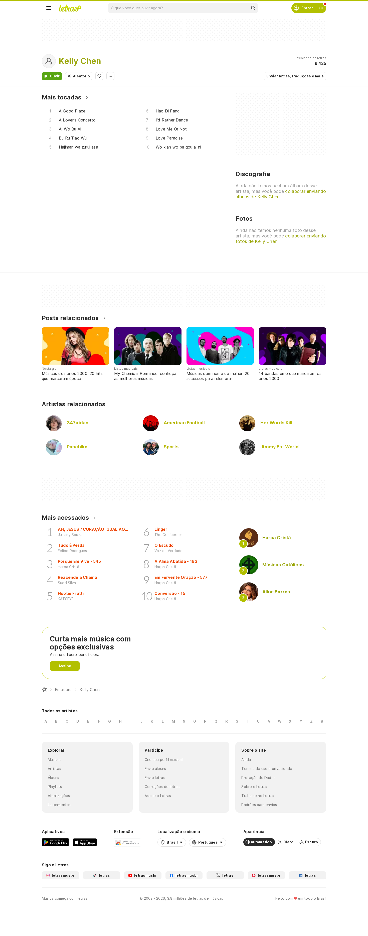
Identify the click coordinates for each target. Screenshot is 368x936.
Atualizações (59, 795)
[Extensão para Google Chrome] (127, 842)
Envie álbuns (155, 768)
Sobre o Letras (254, 786)
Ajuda (246, 759)
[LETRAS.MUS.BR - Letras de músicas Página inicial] (70, 8)
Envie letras (155, 777)
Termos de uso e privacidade (266, 768)
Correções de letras (162, 786)
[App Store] (85, 842)
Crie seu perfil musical (163, 759)
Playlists (55, 786)
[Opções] (110, 76)
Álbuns (53, 777)
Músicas (55, 759)
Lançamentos (59, 805)
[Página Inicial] (44, 689)
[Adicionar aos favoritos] (99, 76)
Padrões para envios (259, 805)
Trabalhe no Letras (257, 795)
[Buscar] (253, 8)
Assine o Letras (158, 795)
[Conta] (321, 8)
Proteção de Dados (258, 777)
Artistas (54, 768)
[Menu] (49, 8)
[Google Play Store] (55, 842)
